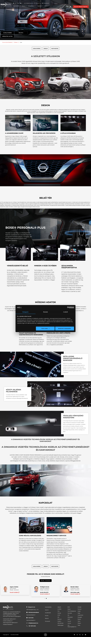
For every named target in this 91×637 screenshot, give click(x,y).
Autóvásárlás (16, 6)
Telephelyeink (46, 3)
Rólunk (46, 6)
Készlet (46, 48)
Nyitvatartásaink (30, 615)
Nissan (16, 42)
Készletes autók (7, 36)
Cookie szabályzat (7, 620)
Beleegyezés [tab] (25, 311)
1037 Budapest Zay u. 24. (32, 609)
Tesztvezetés (54, 48)
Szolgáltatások (31, 6)
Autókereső (48, 612)
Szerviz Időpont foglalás (80, 6)
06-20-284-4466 (75, 592)
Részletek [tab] (45, 311)
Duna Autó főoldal (7, 42)
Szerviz (23, 6)
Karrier (46, 615)
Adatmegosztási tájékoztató (10, 622)
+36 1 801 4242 (38, 3)
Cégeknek (39, 6)
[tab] (44, 598)
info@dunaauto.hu (29, 3)
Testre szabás (44, 328)
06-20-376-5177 (44, 592)
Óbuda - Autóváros (45, 580)
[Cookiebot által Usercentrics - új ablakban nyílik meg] (68, 308)
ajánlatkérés (36, 48)
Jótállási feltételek (7, 624)
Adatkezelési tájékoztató (9, 619)
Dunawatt (47, 621)
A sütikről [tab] (65, 311)
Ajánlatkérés (7, 32)
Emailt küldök (14, 592)
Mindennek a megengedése (64, 328)
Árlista (21, 32)
